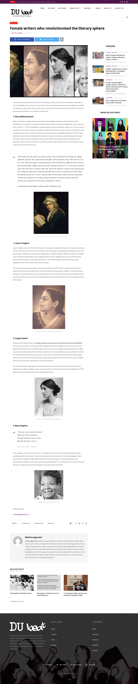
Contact (54, 634)
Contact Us (119, 8)
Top (69, 680)
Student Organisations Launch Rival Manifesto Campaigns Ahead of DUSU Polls (116, 71)
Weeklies (95, 645)
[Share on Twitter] (5, 113)
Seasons (87, 8)
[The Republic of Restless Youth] (22, 583)
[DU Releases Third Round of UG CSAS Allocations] (49, 583)
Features (51, 8)
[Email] (5, 124)
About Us (107, 8)
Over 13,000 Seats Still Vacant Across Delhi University (116, 102)
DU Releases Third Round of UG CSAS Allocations (48, 594)
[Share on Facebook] (5, 108)
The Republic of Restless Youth (20, 593)
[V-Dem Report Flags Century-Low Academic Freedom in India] (76, 583)
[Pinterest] (5, 119)
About (53, 629)
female (14, 523)
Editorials (62, 8)
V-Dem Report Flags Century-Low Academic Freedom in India (75, 594)
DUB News (109, 79)
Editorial (95, 640)
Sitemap (54, 645)
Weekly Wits (74, 8)
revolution (38, 523)
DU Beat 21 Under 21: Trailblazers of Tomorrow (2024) (110, 149)
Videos (98, 8)
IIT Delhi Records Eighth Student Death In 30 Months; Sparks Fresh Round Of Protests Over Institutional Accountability (117, 87)
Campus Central (111, 52)
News (43, 8)
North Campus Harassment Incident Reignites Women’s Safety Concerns (36, 2)
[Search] (127, 17)
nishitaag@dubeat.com (21, 514)
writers (51, 523)
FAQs (53, 640)
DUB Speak (14, 23)
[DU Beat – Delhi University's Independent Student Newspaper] (22, 13)
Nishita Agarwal (17, 33)
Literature (26, 523)
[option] (110, 138)
